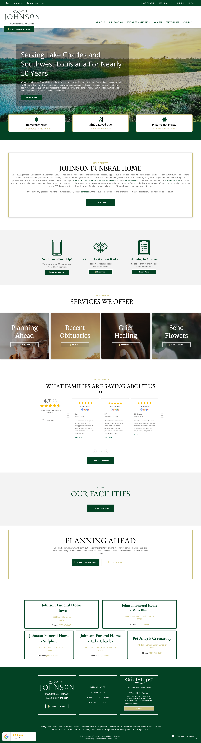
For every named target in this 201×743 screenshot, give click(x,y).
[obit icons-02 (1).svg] (100, 122)
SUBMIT (139, 708)
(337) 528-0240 (52, 655)
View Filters (50, 420)
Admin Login (112, 739)
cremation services (131, 180)
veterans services (172, 180)
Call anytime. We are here (36, 128)
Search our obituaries (100, 128)
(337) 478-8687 (65, 625)
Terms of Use (101, 739)
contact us (85, 191)
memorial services (110, 180)
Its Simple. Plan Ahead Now (164, 128)
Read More (78, 437)
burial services (94, 180)
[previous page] (68, 415)
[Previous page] (94, 451)
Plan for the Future (164, 125)
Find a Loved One (100, 124)
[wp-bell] (37, 122)
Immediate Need (36, 125)
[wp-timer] (164, 122)
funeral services (80, 180)
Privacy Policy (89, 739)
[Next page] (106, 451)
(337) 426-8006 (143, 624)
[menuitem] (102, 22)
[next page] (162, 415)
